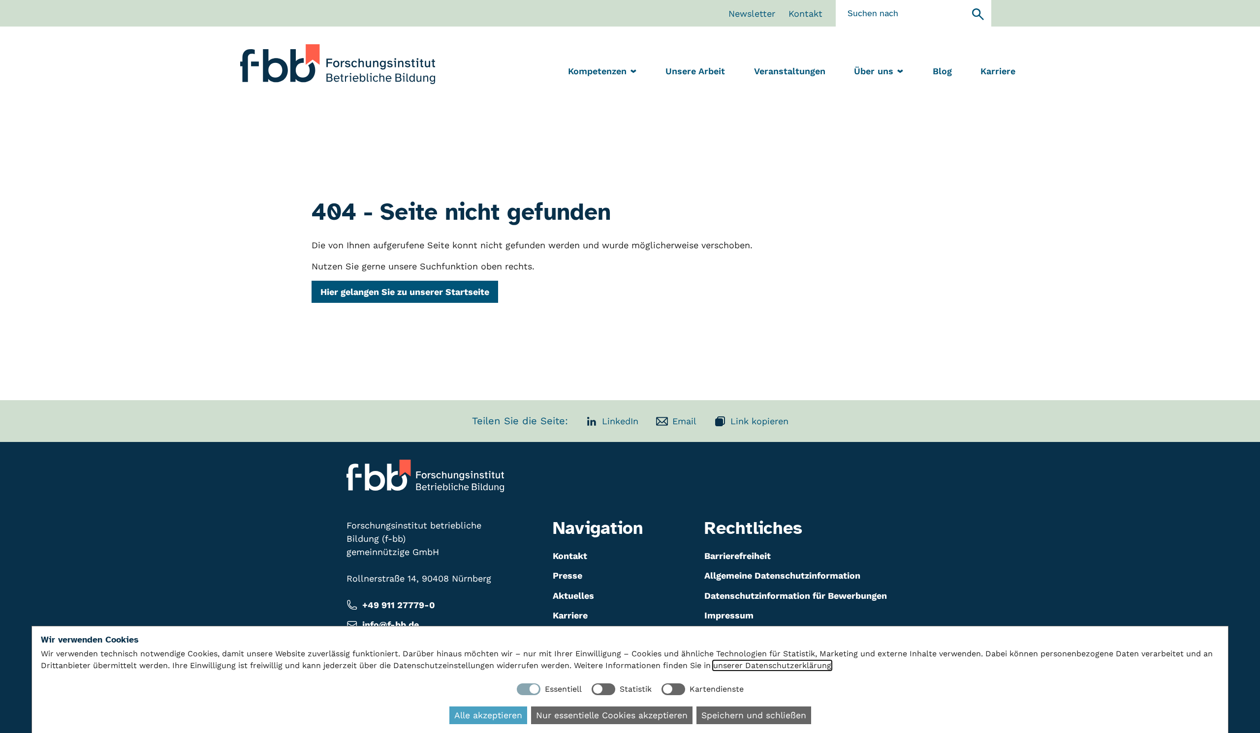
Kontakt (805, 13)
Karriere (997, 71)
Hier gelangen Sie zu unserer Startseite (404, 292)
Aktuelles (573, 595)
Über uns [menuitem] (873, 71)
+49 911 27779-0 (398, 605)
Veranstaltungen (789, 71)
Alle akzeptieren (488, 715)
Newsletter (751, 13)
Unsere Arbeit (695, 71)
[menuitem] (695, 72)
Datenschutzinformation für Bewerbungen (795, 595)
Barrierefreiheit (737, 556)
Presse (567, 575)
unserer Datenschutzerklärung (772, 665)
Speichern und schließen (753, 715)
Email (684, 421)
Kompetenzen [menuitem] (597, 71)
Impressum (729, 615)
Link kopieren (759, 421)
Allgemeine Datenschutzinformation (782, 575)
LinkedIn (620, 421)
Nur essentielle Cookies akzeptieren (612, 715)
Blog (942, 71)
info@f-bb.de (390, 624)
